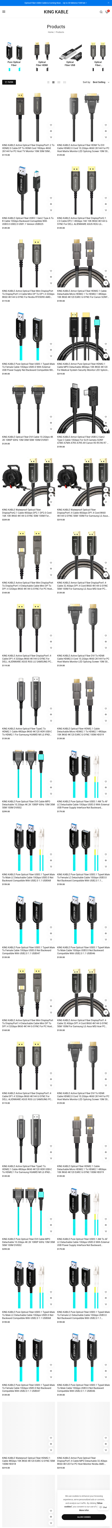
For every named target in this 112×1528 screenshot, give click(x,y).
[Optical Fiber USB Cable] (70, 55)
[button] (51, 125)
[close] (108, 3)
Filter (10, 82)
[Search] (101, 12)
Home (50, 32)
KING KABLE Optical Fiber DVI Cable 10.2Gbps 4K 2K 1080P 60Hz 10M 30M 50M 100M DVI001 (27, 438)
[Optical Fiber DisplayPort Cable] (98, 55)
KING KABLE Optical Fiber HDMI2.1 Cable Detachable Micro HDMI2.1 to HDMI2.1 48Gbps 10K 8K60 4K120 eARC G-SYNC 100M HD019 (81, 731)
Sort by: (87, 82)
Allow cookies (84, 1517)
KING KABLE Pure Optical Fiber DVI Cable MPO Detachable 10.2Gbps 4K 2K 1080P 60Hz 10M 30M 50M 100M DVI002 (28, 804)
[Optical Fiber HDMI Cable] (42, 55)
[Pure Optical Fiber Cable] (14, 55)
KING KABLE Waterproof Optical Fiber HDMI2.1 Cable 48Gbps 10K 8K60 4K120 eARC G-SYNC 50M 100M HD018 (28, 1461)
